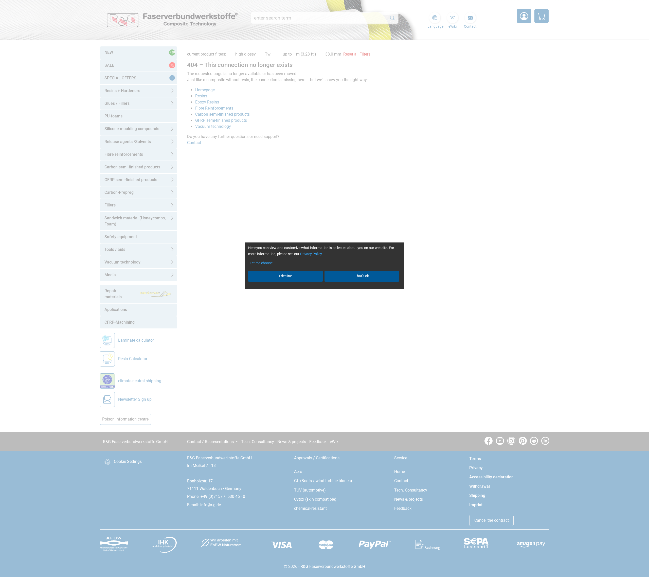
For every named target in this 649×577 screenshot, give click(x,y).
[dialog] (324, 288)
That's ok (362, 276)
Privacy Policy (311, 254)
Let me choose (261, 263)
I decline (285, 276)
